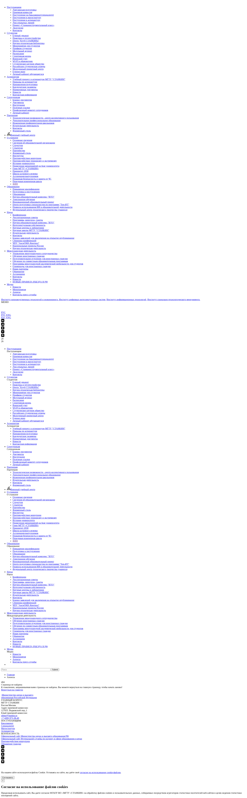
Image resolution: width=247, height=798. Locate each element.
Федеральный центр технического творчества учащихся (40, 210)
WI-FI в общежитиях (23, 61)
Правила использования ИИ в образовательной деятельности (42, 207)
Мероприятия (19, 289)
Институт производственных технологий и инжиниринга (29, 299)
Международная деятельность (21, 251)
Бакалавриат (7, 723)
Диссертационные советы (25, 217)
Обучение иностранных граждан (29, 256)
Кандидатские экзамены (24, 87)
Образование (13, 186)
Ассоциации (19, 274)
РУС (3, 312)
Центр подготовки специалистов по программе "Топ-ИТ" (41, 204)
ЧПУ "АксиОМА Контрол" (26, 243)
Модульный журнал (22, 51)
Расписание (18, 53)
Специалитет (7, 726)
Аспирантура (7, 731)
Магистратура (8, 728)
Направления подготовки (25, 84)
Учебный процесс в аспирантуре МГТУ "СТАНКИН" (39, 79)
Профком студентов (22, 48)
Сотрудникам (13, 97)
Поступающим (14, 7)
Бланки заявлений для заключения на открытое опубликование (43, 238)
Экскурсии (18, 28)
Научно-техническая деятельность (29, 248)
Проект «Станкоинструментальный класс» (33, 25)
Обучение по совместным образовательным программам (40, 261)
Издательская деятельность (26, 125)
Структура (18, 145)
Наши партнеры (20, 269)
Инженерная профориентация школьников (33, 123)
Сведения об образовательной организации (34, 143)
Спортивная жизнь (22, 56)
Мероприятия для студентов (26, 46)
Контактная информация (25, 95)
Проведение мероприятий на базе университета (36, 166)
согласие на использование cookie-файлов (100, 772)
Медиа (10, 284)
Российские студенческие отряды (29, 66)
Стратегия (18, 148)
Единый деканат (21, 35)
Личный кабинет (21, 113)
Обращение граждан (11, 744)
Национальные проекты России (28, 246)
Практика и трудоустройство (27, 38)
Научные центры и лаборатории (28, 228)
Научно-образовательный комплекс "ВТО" (33, 197)
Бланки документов (22, 100)
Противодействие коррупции (27, 158)
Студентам (12, 33)
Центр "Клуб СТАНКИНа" (26, 40)
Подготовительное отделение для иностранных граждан (40, 258)
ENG (8, 315)
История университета (24, 163)
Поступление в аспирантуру (26, 20)
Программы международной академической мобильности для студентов (48, 264)
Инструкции (19, 105)
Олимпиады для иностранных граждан (32, 266)
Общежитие (18, 271)
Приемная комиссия (22, 12)
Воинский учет (20, 58)
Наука (10, 212)
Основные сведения (22, 140)
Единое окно (19, 71)
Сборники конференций (24, 240)
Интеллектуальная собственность (29, 225)
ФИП (15, 184)
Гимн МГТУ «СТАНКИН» (26, 168)
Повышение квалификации (26, 189)
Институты (18, 155)
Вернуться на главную (12, 690)
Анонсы (17, 292)
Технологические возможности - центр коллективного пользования (46, 118)
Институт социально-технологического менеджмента (173, 299)
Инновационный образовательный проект (33, 202)
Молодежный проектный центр (28, 69)
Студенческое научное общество (28, 64)
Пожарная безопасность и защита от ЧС (32, 179)
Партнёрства (19, 150)
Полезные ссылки (21, 107)
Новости (17, 92)
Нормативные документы (25, 89)
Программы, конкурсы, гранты (28, 220)
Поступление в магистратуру (27, 17)
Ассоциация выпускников (25, 176)
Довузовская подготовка (24, 10)
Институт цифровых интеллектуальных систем (82, 299)
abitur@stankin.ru (9, 715)
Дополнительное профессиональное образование (37, 120)
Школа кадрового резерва (25, 173)
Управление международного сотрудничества (35, 253)
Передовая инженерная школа (27, 181)
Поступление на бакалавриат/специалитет (33, 15)
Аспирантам (13, 77)
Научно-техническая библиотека (28, 43)
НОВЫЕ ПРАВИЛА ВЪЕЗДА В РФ (30, 282)
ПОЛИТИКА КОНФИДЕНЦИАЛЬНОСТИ (22, 765)
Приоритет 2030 (20, 171)
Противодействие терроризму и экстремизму (35, 161)
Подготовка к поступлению (26, 191)
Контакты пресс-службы (24, 294)
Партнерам (12, 115)
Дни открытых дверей (23, 22)
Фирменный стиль (22, 131)
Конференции (19, 215)
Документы (18, 102)
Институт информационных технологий (126, 299)
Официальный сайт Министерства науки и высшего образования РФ (35, 736)
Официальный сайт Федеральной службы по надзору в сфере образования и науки (41, 739)
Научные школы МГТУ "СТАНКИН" (31, 230)
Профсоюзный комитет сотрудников (30, 110)
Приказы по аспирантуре (25, 82)
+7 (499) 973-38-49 (10, 718)
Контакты (17, 30)
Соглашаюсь (7, 778)
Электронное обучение (24, 199)
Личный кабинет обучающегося (28, 74)
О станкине (12, 137)
